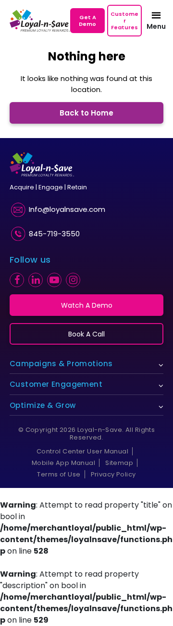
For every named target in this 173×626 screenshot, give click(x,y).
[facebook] (17, 280)
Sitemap (119, 463)
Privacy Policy (113, 474)
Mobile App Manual (63, 463)
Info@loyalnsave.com (67, 209)
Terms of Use (58, 474)
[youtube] (54, 280)
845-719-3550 (54, 234)
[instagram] (73, 280)
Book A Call (86, 334)
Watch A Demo (86, 305)
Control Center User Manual (82, 451)
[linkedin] (35, 280)
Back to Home (86, 113)
